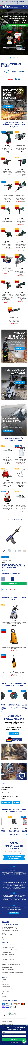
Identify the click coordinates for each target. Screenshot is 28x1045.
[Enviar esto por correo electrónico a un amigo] (14, 589)
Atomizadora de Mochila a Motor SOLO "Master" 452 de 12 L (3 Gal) (7, 484)
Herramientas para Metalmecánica (10, 949)
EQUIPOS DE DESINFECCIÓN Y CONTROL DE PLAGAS (14, 439)
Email (17, 802)
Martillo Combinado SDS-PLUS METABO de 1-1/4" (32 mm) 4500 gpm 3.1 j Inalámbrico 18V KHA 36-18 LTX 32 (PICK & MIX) (7, 298)
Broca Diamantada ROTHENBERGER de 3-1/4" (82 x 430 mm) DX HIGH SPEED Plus (14, 832)
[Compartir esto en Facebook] (6, 589)
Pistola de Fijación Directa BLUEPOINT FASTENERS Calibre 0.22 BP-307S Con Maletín (13, 566)
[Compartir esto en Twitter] (2, 589)
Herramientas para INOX (7, 952)
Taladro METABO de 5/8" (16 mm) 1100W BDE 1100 (20, 221)
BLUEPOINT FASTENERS (6, 560)
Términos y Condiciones (6, 1021)
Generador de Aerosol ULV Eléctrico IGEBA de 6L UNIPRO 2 (20, 484)
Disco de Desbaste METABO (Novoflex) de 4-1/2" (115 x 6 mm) (14, 706)
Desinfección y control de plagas (11, 964)
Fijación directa (6, 962)
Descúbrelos (19, 27)
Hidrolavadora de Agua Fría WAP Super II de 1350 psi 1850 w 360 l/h (14, 673)
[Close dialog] (27, 1025)
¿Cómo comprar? (5, 991)
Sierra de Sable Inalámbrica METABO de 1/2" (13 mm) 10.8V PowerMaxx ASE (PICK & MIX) (20, 245)
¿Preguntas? (4, 994)
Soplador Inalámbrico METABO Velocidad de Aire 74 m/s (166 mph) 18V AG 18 (7, 245)
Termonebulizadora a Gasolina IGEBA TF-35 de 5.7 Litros (7, 461)
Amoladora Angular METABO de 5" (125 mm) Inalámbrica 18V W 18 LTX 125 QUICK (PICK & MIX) (20, 297)
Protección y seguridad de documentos (12, 972)
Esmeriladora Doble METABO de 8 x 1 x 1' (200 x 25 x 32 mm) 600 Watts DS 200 (20, 148)
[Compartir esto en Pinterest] (10, 589)
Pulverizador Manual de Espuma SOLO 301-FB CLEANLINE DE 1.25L (20, 461)
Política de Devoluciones (7, 1024)
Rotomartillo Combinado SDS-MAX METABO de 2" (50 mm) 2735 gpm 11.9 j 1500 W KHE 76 (7, 198)
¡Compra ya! (8, 106)
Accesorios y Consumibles (9, 969)
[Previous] (4, 535)
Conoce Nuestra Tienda (7, 989)
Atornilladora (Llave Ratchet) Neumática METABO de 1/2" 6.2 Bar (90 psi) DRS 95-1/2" (14, 319)
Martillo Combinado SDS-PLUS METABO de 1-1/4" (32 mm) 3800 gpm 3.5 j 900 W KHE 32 (20, 173)
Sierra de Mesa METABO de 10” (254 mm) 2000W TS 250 (7, 270)
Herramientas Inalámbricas (8, 957)
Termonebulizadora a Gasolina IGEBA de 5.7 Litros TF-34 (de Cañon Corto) (20, 507)
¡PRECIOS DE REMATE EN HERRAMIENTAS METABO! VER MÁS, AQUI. (14, 125)
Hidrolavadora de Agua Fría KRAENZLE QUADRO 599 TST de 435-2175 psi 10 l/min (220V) (14, 622)
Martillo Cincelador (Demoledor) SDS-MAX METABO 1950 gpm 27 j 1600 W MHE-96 (20, 198)
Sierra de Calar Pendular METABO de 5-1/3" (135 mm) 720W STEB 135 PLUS (20, 272)
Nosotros (4, 979)
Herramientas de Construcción (9, 947)
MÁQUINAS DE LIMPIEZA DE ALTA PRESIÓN (14, 598)
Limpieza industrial (7, 967)
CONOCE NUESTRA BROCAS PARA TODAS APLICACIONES (14, 810)
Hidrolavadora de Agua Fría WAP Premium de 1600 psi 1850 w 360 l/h (14, 648)
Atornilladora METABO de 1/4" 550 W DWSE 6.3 (7, 220)
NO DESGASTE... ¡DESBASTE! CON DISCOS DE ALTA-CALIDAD (14, 685)
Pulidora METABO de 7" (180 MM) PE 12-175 (7, 172)
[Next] (24, 535)
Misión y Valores (5, 982)
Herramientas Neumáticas (8, 959)
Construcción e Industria (9, 945)
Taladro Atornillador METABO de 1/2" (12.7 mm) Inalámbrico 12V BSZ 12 (7, 149)
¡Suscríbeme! (14, 1039)
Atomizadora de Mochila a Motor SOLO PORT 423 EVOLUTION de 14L (7, 507)
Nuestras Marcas (5, 984)
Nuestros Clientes (6, 986)
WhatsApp (7, 802)
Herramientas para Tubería (8, 954)
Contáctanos (14, 733)
